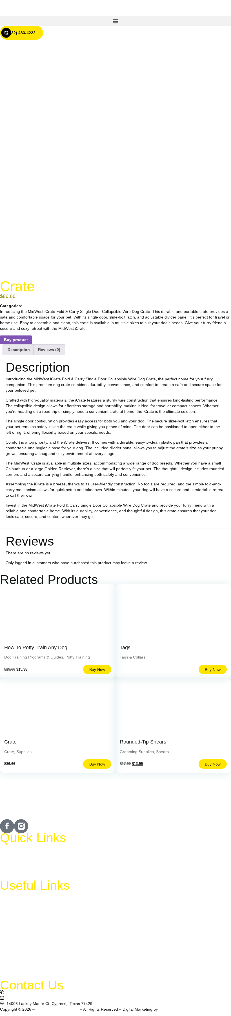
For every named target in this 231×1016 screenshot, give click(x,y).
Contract (13, 974)
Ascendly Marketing (176, 1009)
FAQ (10, 861)
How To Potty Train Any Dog (35, 647)
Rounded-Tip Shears (143, 742)
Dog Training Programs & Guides (33, 657)
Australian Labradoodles (57, 1009)
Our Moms (15, 922)
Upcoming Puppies (22, 909)
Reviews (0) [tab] (49, 349)
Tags (125, 647)
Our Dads (14, 935)
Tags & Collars (132, 657)
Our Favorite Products (25, 961)
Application (15, 948)
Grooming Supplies (137, 751)
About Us (14, 848)
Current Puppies (20, 896)
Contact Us (15, 874)
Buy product (16, 339)
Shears (162, 751)
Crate (28, 306)
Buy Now (97, 669)
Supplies (43, 306)
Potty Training (77, 657)
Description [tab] (19, 349)
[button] (115, 21)
